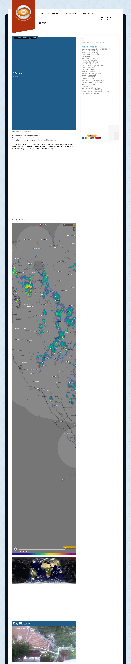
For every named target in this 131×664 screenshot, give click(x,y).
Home (41, 14)
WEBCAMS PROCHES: (89, 47)
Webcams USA (87, 14)
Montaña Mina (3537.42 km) (92, 90)
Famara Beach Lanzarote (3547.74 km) (96, 92)
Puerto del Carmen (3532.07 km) (93, 80)
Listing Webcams (71, 14)
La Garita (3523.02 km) (90, 75)
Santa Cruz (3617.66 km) (90, 94)
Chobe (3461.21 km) (89, 68)
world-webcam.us (50, 140)
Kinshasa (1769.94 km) (90, 51)
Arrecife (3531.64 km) (89, 77)
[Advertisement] (76, 4)
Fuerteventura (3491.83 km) (92, 69)
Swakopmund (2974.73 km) (91, 55)
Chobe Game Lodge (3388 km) (93, 66)
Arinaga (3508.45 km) (89, 71)
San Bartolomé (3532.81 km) (92, 82)
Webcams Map (53, 14)
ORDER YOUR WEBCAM (106, 19)
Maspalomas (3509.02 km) (91, 73)
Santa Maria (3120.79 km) (91, 58)
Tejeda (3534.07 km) (89, 86)
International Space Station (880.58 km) (96, 49)
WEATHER (44, 122)
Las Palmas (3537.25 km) (91, 88)
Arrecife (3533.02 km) (89, 84)
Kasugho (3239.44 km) (90, 62)
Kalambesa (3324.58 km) (90, 64)
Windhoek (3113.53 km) (90, 56)
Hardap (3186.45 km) (89, 60)
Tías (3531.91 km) (88, 79)
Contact (42, 23)
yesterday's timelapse (23, 131)
